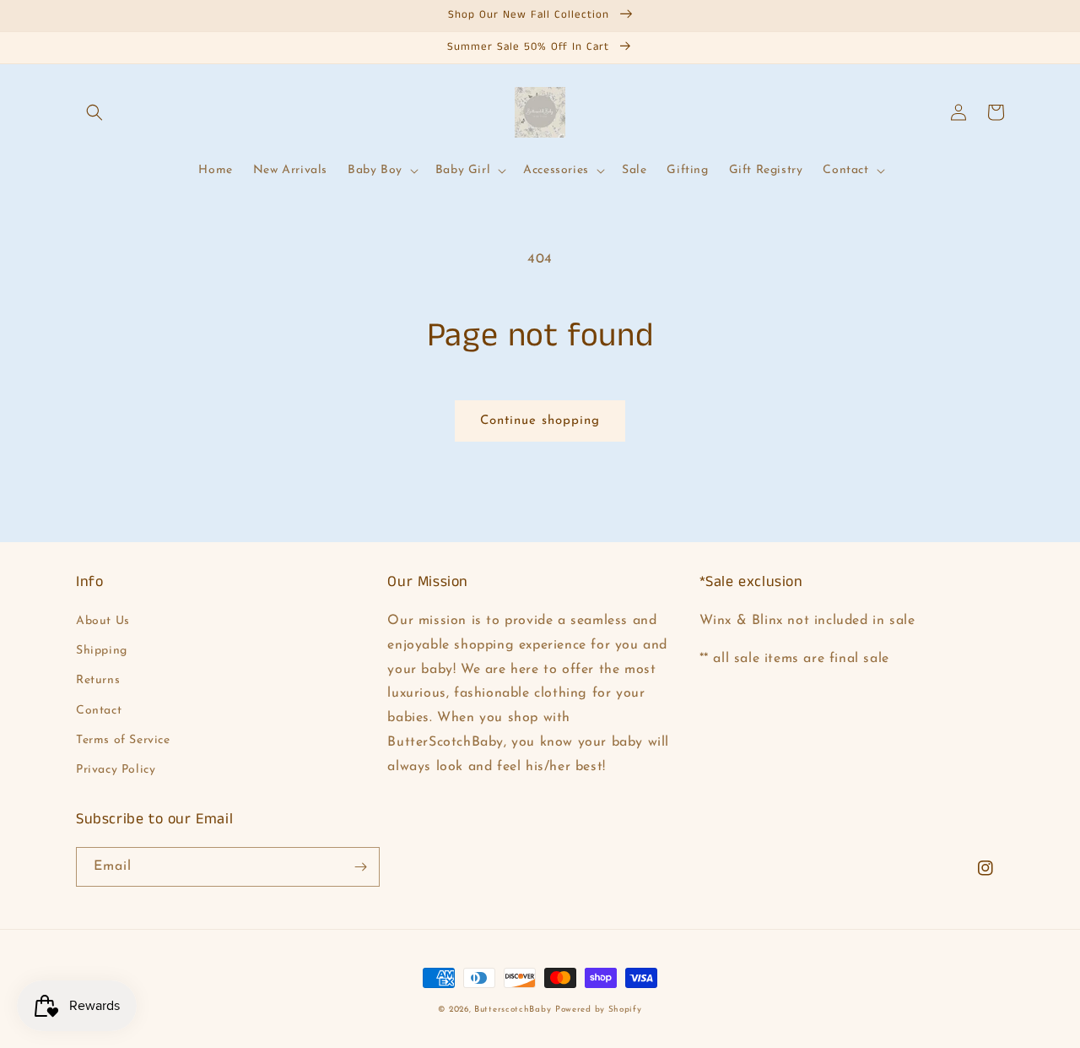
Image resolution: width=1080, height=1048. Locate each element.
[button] (94, 112)
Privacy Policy (115, 769)
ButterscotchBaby (512, 1009)
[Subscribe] (360, 867)
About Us (103, 621)
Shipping (101, 650)
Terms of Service (123, 740)
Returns (98, 680)
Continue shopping (540, 421)
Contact (99, 710)
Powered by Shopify (598, 1009)
